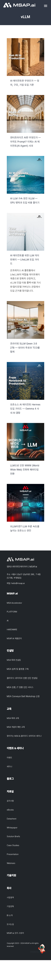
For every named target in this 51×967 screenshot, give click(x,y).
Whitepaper (12, 827)
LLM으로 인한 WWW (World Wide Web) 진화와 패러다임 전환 (25, 442)
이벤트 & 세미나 (15, 748)
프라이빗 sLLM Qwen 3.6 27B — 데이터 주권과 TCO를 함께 (25, 320)
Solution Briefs (13, 836)
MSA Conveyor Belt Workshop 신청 (23, 696)
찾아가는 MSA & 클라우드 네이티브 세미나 (24, 736)
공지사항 (10, 801)
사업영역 (10, 897)
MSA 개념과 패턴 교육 (16, 727)
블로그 (10, 778)
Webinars (11, 863)
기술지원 (11, 875)
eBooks (10, 810)
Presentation (12, 854)
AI (7, 620)
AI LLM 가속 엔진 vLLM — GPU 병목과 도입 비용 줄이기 (25, 175)
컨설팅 (10, 650)
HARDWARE (12, 629)
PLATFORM (12, 611)
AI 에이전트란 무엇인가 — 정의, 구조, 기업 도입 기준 (25, 57)
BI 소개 (10, 915)
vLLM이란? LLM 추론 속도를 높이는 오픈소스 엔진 (25, 503)
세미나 (9, 766)
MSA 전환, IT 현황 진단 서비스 (20, 687)
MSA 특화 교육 (13, 718)
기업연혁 (10, 906)
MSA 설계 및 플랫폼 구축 (18, 669)
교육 (9, 708)
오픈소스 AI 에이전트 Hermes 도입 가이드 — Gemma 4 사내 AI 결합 (25, 381)
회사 (9, 888)
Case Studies (13, 845)
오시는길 (10, 924)
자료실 (10, 791)
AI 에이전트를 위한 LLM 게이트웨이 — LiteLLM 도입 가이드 (25, 232)
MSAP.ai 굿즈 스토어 (15, 933)
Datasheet (11, 819)
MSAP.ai (12, 593)
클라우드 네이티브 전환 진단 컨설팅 (22, 678)
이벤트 (9, 757)
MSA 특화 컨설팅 (14, 660)
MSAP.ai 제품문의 (14, 638)
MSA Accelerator (14, 603)
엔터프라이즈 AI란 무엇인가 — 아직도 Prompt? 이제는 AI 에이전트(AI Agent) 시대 (25, 114)
